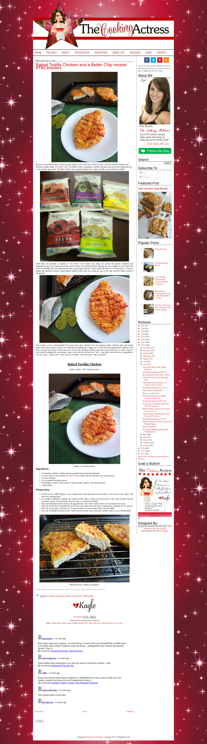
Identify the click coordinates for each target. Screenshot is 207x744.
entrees (69, 623)
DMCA (155, 513)
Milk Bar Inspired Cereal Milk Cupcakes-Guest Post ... (154, 397)
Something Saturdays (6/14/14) (154, 401)
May (145, 434)
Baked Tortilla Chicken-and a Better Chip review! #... (156, 410)
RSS (166, 60)
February (146, 443)
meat (110, 623)
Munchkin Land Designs (94, 737)
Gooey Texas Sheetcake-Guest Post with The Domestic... (156, 405)
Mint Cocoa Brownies (151, 393)
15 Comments (77, 617)
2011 (143, 454)
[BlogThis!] (86, 617)
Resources (82, 52)
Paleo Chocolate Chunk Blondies (153, 188)
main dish (105, 623)
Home (38, 52)
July (145, 361)
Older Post (130, 712)
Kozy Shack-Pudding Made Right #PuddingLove (155, 430)
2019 (143, 331)
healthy (81, 623)
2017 (143, 337)
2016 (143, 339)
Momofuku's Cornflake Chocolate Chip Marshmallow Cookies (163, 294)
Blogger (165, 531)
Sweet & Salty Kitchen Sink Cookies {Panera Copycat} (161, 280)
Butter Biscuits (161, 249)
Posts (143, 173)
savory (120, 623)
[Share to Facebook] (92, 617)
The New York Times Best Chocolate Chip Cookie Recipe (163, 307)
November (147, 350)
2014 (143, 345)
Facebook (147, 60)
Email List (119, 52)
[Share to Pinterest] (94, 617)
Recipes (52, 52)
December (147, 348)
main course (97, 623)
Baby (149, 52)
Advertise (101, 52)
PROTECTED (155, 515)
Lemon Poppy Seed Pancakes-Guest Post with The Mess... (156, 415)
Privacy (162, 52)
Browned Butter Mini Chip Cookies (156, 375)
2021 (143, 326)
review (115, 623)
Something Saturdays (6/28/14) (154, 372)
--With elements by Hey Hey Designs (158, 527)
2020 (143, 328)
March (146, 440)
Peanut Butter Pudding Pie (153, 390)
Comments (145, 177)
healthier (75, 623)
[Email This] (84, 617)
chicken (53, 623)
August (146, 359)
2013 (143, 448)
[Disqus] (82, 669)
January (146, 445)
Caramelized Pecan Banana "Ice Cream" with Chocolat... (155, 384)
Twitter (153, 60)
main (90, 623)
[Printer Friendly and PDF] (39, 722)
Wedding (135, 52)
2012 (143, 451)
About (66, 52)
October (146, 353)
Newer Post (39, 712)
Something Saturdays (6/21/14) (154, 388)
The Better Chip (61, 167)
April (145, 437)
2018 (143, 334)
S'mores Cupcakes (149, 427)
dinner (59, 623)
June (145, 364)
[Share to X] (89, 617)
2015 (143, 342)
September (147, 356)
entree (64, 623)
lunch (86, 623)
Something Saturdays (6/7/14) (154, 419)
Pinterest (160, 60)
